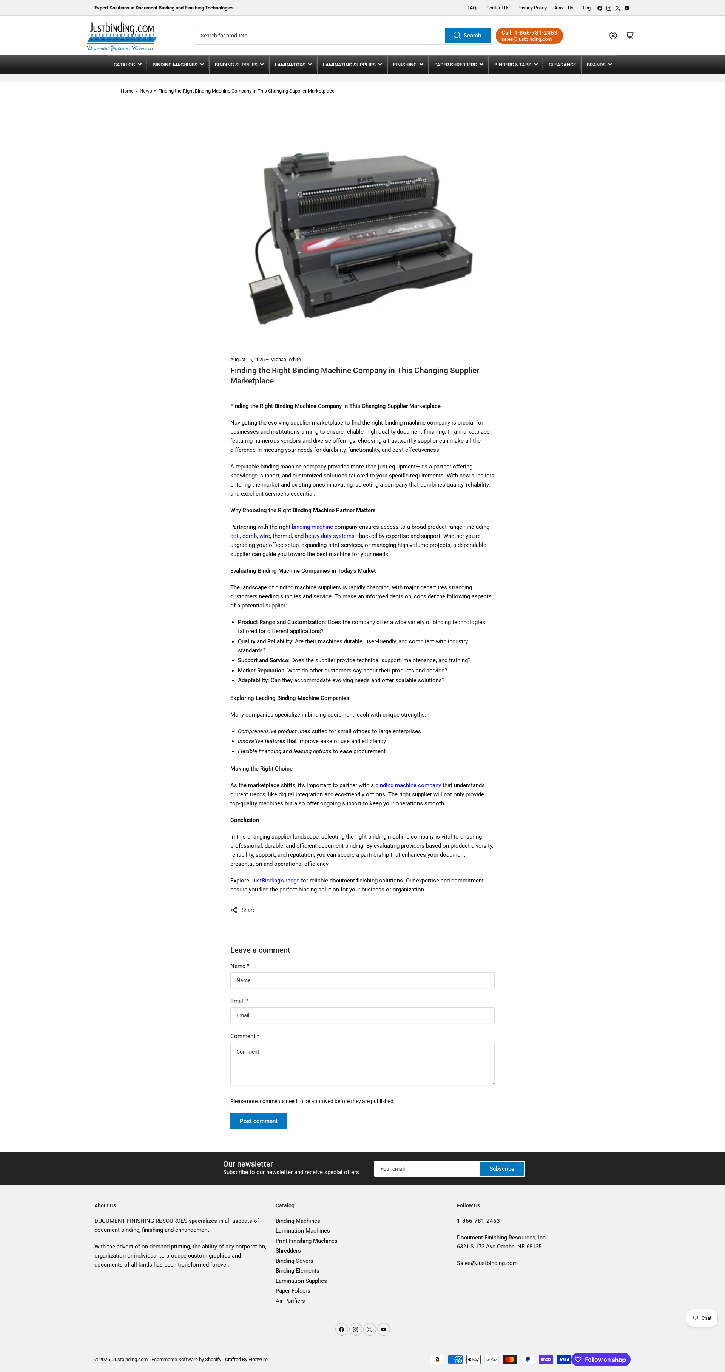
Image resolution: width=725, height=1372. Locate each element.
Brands (596, 65)
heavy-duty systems (329, 536)
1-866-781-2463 (535, 32)
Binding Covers (294, 1261)
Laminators (290, 65)
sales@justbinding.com (526, 39)
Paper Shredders (455, 65)
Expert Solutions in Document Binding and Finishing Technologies (164, 8)
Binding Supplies (236, 65)
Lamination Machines (303, 1230)
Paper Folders (293, 1290)
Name (239, 966)
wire (264, 536)
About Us (564, 8)
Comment (244, 1036)
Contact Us (498, 8)
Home (127, 91)
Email (239, 1001)
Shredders (288, 1250)
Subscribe (501, 1168)
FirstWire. (258, 1359)
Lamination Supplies (301, 1281)
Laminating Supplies (349, 65)
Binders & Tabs (512, 65)
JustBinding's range (275, 880)
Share (248, 910)
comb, (250, 536)
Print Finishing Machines (307, 1241)
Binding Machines (175, 65)
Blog (586, 8)
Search (472, 35)
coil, (235, 536)
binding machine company (408, 785)
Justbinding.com (130, 1359)
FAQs (473, 8)
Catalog (124, 65)
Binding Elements (297, 1270)
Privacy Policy (532, 8)
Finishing (405, 65)
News (146, 91)
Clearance (562, 65)
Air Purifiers (290, 1301)
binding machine (311, 527)
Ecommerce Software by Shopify (186, 1359)
